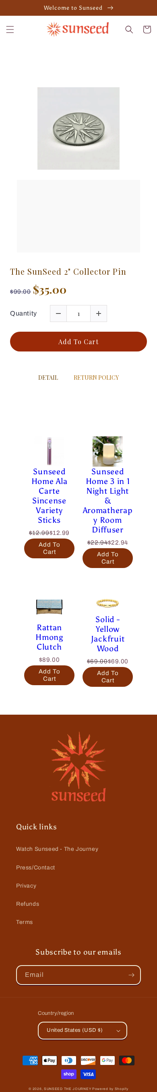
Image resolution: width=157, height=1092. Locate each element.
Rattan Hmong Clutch (49, 637)
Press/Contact (35, 868)
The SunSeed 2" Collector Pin (68, 271)
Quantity (23, 313)
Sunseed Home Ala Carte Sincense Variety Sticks (49, 496)
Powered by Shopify (110, 1089)
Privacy (26, 886)
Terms (24, 922)
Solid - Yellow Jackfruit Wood (107, 633)
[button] (10, 29)
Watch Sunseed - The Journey (57, 849)
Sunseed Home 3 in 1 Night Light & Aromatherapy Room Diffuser (108, 500)
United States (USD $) (75, 1030)
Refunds (27, 904)
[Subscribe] (131, 975)
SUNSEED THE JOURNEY (67, 1089)
